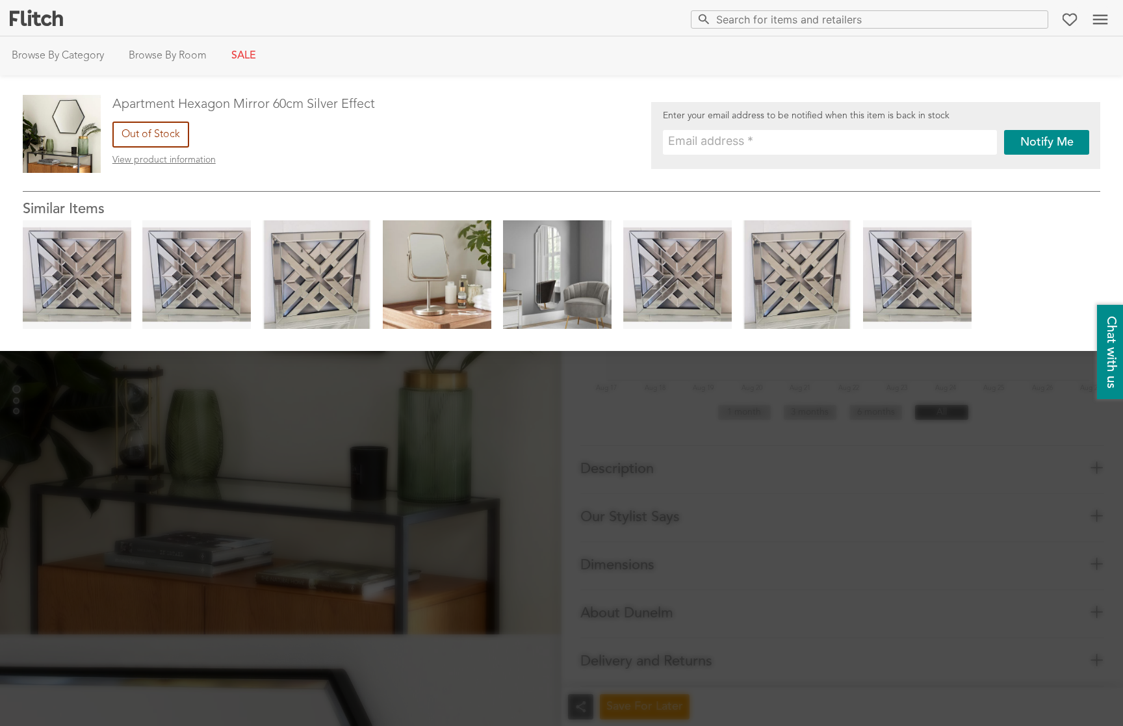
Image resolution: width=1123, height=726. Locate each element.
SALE (243, 56)
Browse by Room (168, 56)
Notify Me (1047, 142)
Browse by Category (58, 56)
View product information (164, 159)
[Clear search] (1035, 19)
